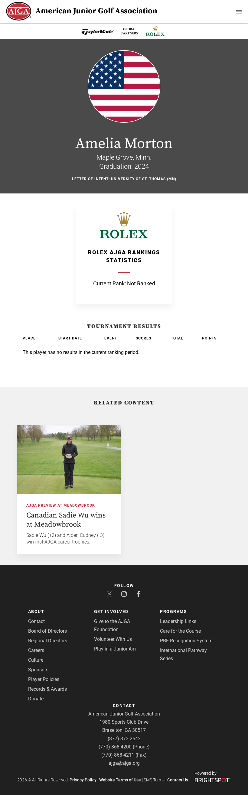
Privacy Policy (83, 779)
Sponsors (38, 670)
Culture (35, 660)
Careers (36, 650)
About (36, 611)
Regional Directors (47, 641)
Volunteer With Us (113, 639)
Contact (36, 621)
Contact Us (177, 779)
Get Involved (111, 611)
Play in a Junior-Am (115, 649)
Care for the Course (180, 631)
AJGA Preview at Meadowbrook (60, 505)
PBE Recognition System (186, 641)
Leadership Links (178, 621)
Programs (173, 611)
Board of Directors (47, 631)
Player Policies (43, 679)
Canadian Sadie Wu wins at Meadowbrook (66, 520)
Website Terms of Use (120, 779)
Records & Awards (47, 689)
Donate (36, 699)
